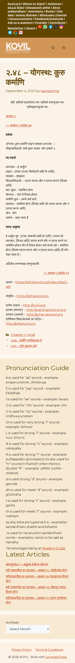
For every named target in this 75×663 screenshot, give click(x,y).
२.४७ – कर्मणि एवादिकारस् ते (26, 340)
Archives (12, 622)
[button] (53, 48)
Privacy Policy (22, 649)
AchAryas (54, 3)
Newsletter (15, 28)
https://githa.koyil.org (33, 296)
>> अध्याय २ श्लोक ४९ (56, 273)
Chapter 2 (18, 335)
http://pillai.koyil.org (21, 324)
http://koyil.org (34, 305)
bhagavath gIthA (38, 7)
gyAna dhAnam (26, 15)
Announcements (20, 18)
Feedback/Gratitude (49, 18)
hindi (31, 335)
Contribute (57, 22)
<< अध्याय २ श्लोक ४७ (19, 125)
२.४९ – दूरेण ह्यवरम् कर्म (24, 346)
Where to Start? (34, 3)
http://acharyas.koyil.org (45, 314)
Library (30, 28)
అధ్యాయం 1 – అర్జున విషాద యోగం (27, 564)
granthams (35, 11)
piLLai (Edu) (16, 7)
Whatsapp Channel (53, 15)
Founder (41, 22)
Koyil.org (14, 3)
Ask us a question (20, 22)
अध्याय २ (11, 116)
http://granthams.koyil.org (46, 310)
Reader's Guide (53, 548)
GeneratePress (56, 657)
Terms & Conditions (49, 649)
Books (50, 11)
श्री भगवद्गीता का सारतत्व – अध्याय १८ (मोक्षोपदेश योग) (36, 570)
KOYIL (18, 45)
